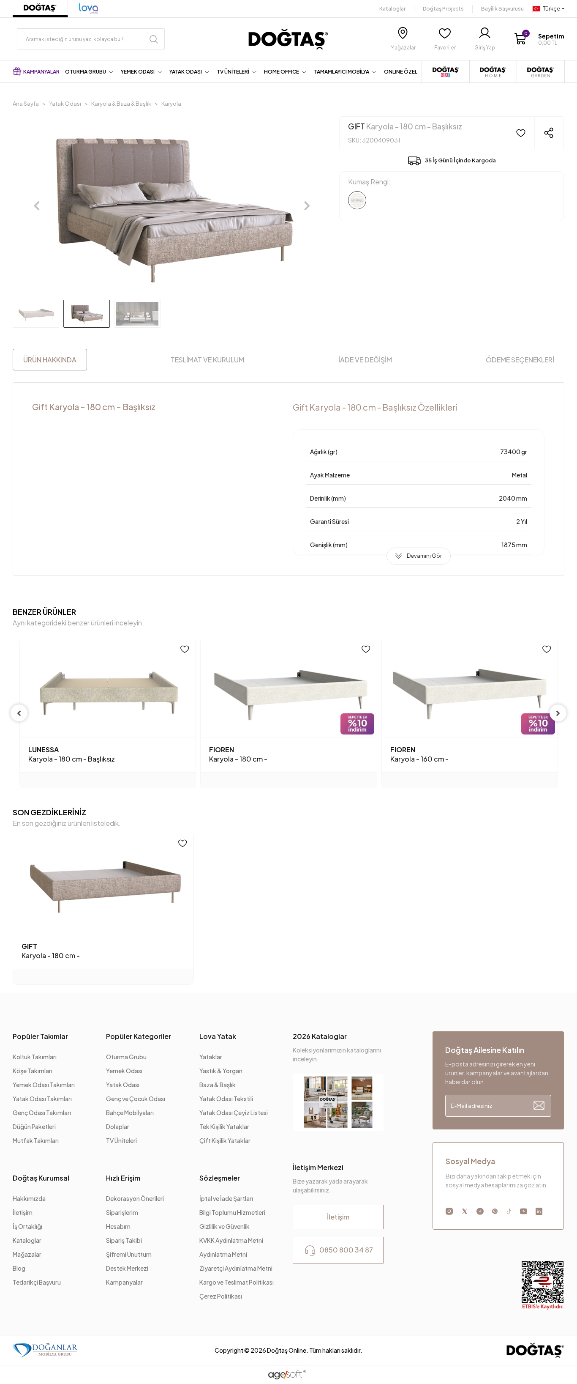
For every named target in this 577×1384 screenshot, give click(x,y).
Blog (19, 1268)
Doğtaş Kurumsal (41, 1177)
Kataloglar (392, 8)
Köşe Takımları (32, 1070)
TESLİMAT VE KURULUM (207, 359)
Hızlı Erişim (123, 1177)
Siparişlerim (122, 1212)
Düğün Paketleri (34, 1126)
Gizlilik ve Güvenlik (224, 1226)
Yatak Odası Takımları (42, 1098)
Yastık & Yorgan (220, 1070)
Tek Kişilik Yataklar (224, 1126)
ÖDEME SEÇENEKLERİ (520, 359)
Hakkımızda (29, 1198)
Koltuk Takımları (35, 1057)
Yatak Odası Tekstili (226, 1098)
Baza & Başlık (217, 1084)
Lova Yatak (217, 1036)
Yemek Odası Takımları (44, 1084)
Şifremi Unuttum (129, 1254)
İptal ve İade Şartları (226, 1198)
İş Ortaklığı (27, 1226)
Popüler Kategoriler (138, 1036)
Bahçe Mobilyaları (130, 1112)
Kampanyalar (124, 1282)
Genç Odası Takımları (42, 1112)
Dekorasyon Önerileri (135, 1198)
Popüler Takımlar (40, 1036)
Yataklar (210, 1057)
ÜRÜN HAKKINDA (49, 359)
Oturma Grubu (126, 1057)
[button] (539, 39)
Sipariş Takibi (124, 1240)
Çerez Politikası (220, 1296)
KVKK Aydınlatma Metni (231, 1240)
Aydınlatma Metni (223, 1254)
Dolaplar (117, 1126)
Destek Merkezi (127, 1268)
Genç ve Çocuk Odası (135, 1098)
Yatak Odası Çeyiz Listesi (233, 1112)
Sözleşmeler (219, 1177)
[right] (558, 713)
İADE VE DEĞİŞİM (365, 359)
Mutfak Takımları (36, 1140)
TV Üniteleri (121, 1140)
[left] (19, 713)
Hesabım (118, 1226)
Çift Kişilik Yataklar (224, 1140)
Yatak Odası (122, 1084)
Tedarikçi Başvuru (37, 1282)
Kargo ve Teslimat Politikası (236, 1282)
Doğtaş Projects (443, 8)
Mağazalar (27, 1254)
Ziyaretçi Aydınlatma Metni (235, 1268)
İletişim (23, 1212)
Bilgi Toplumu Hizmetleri (232, 1212)
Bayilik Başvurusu (502, 8)
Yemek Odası (124, 1070)
